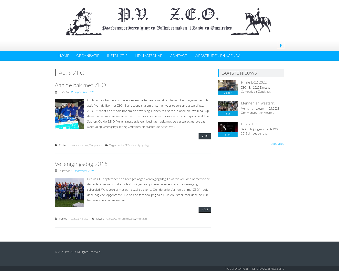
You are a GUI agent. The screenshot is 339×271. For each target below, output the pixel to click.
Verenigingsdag (140, 145)
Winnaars (141, 218)
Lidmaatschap (148, 55)
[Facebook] (280, 45)
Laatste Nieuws (79, 145)
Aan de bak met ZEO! (81, 84)
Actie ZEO (124, 145)
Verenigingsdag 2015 (81, 163)
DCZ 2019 (249, 124)
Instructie (117, 55)
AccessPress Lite (272, 268)
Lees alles (277, 144)
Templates (95, 145)
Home (63, 55)
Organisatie (87, 55)
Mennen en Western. (258, 103)
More (204, 136)
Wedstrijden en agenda (218, 55)
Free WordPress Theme (241, 268)
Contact (178, 55)
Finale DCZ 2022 (254, 82)
